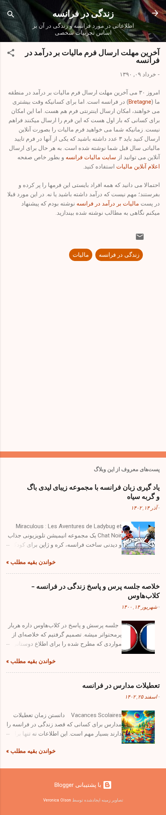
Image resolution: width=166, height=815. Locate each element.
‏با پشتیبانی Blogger (78, 784)
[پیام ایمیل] (139, 239)
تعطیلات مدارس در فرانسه (121, 685)
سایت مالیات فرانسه (91, 157)
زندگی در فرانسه (83, 13)
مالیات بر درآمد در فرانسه (107, 203)
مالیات (81, 254)
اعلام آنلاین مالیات (138, 166)
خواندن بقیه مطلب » (31, 562)
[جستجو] (10, 15)
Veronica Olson (57, 800)
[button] (10, 54)
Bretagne (140, 101)
